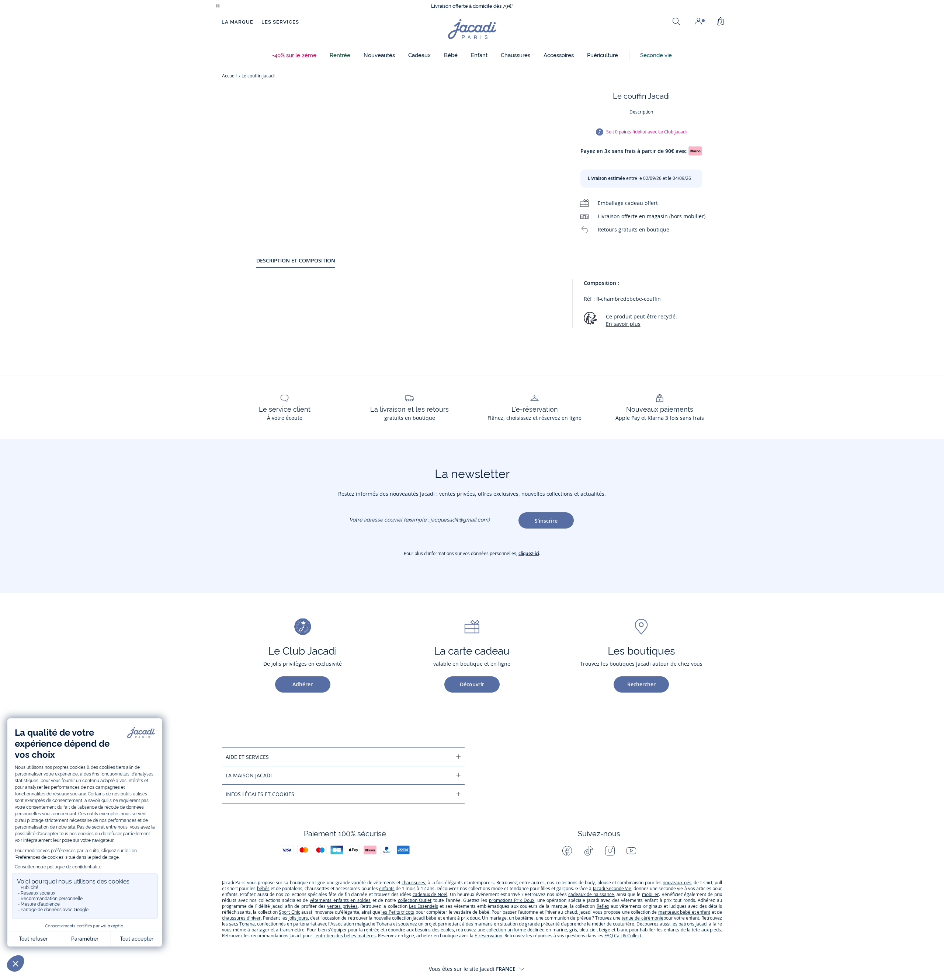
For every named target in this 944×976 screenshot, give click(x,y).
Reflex (603, 906)
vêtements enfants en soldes (340, 900)
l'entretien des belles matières (344, 936)
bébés (263, 888)
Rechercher (641, 684)
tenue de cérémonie (642, 918)
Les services (280, 22)
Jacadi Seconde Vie (611, 888)
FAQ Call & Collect (622, 936)
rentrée (371, 930)
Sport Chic (289, 912)
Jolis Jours (298, 918)
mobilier (650, 894)
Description (641, 112)
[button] (294, 55)
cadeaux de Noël (430, 894)
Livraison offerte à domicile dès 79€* (472, 6)
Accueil (229, 76)
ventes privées (342, 906)
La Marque (237, 22)
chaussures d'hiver (241, 918)
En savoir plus (623, 323)
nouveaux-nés (677, 882)
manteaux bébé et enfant (684, 912)
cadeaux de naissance (591, 894)
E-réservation (488, 936)
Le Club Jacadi (672, 132)
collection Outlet (415, 900)
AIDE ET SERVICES (247, 756)
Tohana (247, 924)
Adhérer (302, 684)
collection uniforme (506, 930)
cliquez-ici (528, 553)
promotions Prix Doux (511, 900)
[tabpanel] (489, 307)
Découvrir (472, 684)
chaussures (413, 882)
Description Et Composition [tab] (295, 260)
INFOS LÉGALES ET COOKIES (260, 794)
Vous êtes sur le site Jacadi (472, 968)
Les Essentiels (423, 906)
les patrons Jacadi (689, 924)
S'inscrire (546, 520)
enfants (387, 888)
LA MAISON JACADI (249, 775)
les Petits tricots (397, 912)
